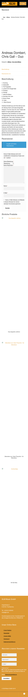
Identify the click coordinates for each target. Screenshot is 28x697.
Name (6, 186)
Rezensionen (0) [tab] (6, 74)
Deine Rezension (9, 165)
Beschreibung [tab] (5, 69)
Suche (14, 694)
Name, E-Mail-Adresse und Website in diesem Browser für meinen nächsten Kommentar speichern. (14, 202)
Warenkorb (22, 693)
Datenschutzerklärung (9, 642)
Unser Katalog (7, 630)
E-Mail (6, 193)
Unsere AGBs (7, 636)
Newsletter (6, 633)
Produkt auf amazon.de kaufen (14, 335)
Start (4, 17)
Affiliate (8, 17)
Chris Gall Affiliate (16, 62)
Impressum (6, 639)
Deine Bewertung (9, 161)
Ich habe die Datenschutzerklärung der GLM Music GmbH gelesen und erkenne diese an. (14, 670)
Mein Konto (4, 694)
